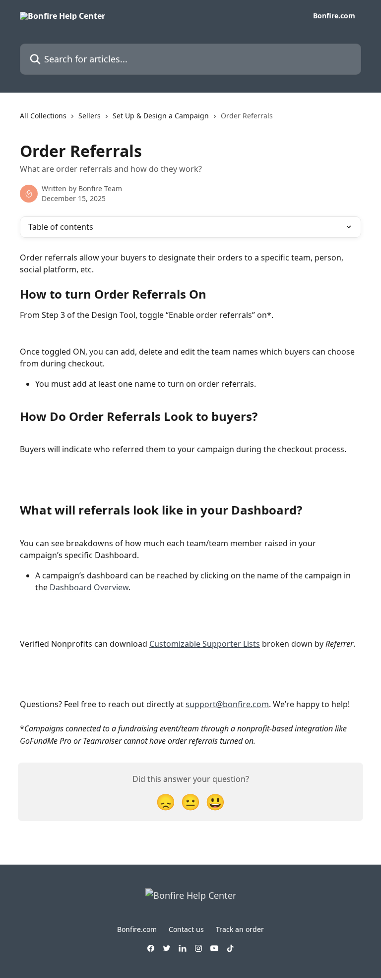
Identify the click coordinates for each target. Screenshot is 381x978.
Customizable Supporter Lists (204, 643)
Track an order (240, 929)
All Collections (43, 115)
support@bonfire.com (227, 704)
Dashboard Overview (89, 587)
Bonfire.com (334, 15)
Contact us (186, 929)
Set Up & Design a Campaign (161, 115)
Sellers (89, 115)
